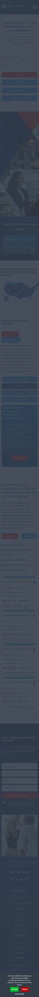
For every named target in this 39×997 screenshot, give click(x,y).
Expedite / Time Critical (14, 565)
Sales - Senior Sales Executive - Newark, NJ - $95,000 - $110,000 (18, 648)
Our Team (19, 393)
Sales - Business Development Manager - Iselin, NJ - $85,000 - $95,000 (18, 581)
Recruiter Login (19, 925)
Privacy (19, 920)
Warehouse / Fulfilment (14, 569)
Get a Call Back (17, 795)
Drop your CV (18, 98)
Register (18, 82)
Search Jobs (9, 334)
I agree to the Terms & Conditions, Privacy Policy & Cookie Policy (20, 804)
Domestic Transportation (16, 550)
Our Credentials (19, 386)
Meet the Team (18, 447)
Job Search (9, 536)
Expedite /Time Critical (19, 970)
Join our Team (19, 399)
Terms (19, 915)
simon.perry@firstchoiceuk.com (19, 903)
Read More (28, 536)
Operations (8, 555)
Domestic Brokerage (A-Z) (16, 560)
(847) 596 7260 (19, 898)
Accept (14, 989)
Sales (8, 621)
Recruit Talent (18, 90)
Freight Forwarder (14, 588)
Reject (25, 989)
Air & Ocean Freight (12, 545)
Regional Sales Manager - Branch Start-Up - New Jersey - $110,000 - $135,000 (18, 615)
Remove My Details (19, 930)
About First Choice (19, 379)
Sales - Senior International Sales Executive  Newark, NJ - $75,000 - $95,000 (18, 682)
